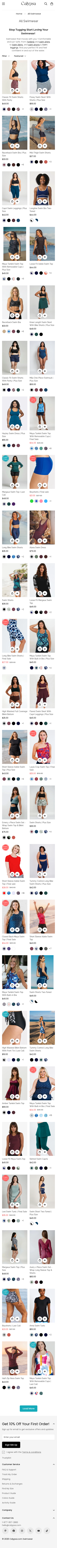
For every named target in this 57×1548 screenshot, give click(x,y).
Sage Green (36, 556)
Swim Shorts (7, 600)
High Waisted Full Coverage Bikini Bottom (14, 712)
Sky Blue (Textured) (41, 1115)
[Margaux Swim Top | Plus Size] (14, 1247)
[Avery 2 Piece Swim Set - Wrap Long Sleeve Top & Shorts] (42, 1247)
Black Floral (9, 164)
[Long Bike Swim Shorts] (14, 527)
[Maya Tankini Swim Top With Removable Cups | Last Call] (42, 1358)
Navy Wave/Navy (31, 612)
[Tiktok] (47, 1530)
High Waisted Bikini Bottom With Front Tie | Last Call (14, 1049)
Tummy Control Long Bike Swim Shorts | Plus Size (41, 882)
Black (13, 109)
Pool (45, 501)
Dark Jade (36, 334)
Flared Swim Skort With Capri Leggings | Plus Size (41, 712)
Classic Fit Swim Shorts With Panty (12, 98)
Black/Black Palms (41, 612)
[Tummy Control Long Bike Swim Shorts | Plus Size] (42, 861)
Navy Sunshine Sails (31, 109)
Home (19, 13)
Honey (4, 331)
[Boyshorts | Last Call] (14, 1306)
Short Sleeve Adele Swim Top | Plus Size (13, 768)
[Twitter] (30, 1530)
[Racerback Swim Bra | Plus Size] (14, 133)
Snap (31, 501)
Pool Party (45, 779)
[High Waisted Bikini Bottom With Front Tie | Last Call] (14, 1028)
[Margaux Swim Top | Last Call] (14, 472)
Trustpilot (6, 1457)
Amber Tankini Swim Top (13, 1103)
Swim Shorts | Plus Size (40, 822)
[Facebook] (13, 1530)
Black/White (31, 220)
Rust (45, 162)
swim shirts (44, 41)
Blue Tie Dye (9, 331)
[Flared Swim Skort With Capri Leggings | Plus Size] (42, 691)
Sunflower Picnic (45, 948)
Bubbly (4, 668)
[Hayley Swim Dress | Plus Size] (14, 413)
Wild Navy (45, 109)
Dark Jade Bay (18, 1220)
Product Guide (9, 1493)
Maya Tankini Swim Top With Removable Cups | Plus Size (12, 267)
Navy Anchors (4, 504)
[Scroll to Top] (52, 1533)
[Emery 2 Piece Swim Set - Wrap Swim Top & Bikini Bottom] (14, 802)
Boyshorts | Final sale (39, 492)
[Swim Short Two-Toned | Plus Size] (42, 1192)
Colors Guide (8, 1498)
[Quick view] (17, 90)
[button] (52, 4)
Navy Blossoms (45, 448)
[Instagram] (22, 1530)
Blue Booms (13, 948)
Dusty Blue (31, 1115)
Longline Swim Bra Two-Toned (41, 209)
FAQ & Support (9, 1469)
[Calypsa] (28, 4)
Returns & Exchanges (12, 1483)
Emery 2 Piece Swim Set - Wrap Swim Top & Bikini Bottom (14, 825)
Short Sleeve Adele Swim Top (41, 938)
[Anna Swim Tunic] (42, 1306)
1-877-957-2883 (10, 1522)
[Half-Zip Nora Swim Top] (14, 1358)
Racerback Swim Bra (11, 322)
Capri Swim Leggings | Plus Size (14, 209)
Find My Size (8, 1488)
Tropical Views (9, 1220)
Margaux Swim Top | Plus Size (13, 1268)
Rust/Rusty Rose (45, 273)
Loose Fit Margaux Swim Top (41, 601)
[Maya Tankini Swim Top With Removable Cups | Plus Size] (14, 244)
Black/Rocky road (4, 1060)
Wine (13, 220)
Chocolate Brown (13, 164)
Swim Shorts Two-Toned (40, 992)
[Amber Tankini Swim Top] (14, 1083)
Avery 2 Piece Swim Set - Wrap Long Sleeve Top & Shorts (41, 1270)
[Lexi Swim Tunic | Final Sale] (14, 1192)
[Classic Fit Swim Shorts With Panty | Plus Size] (14, 358)
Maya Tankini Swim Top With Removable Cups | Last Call (40, 1381)
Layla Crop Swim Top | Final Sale (42, 768)
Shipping (6, 1479)
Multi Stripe (13, 279)
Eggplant (13, 504)
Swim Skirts (17, 44)
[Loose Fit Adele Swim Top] (42, 244)
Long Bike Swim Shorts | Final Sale (13, 657)
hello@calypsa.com (11, 1525)
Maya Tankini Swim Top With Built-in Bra (12, 993)
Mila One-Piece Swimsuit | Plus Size (41, 379)
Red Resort (36, 779)
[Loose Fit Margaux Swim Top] (42, 580)
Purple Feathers (9, 948)
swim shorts (34, 44)
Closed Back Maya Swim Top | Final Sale (13, 938)
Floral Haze (9, 109)
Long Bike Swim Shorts (12, 547)
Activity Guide (8, 1502)
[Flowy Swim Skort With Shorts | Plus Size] (42, 77)
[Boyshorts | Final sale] (42, 472)
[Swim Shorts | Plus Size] (42, 802)
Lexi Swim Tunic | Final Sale (14, 1211)
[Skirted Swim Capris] (42, 1139)
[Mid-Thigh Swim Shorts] (42, 133)
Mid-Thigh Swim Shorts (40, 153)
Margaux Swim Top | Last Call (13, 493)
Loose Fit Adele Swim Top (41, 264)
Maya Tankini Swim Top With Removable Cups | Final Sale (40, 436)
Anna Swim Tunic (37, 1326)
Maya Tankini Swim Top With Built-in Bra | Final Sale (42, 1104)
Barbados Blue (36, 668)
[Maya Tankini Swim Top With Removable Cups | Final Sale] (42, 413)
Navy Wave (4, 279)
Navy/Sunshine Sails (31, 273)
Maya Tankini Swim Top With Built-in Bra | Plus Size (42, 657)
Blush (41, 501)
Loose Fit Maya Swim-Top (13, 1159)
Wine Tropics (18, 109)
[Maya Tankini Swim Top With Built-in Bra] (14, 972)
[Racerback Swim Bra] (14, 302)
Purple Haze (4, 164)
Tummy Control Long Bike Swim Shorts (41, 1049)
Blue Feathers (45, 1115)
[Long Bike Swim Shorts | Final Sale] (14, 636)
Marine (36, 501)
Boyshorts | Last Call (11, 1326)
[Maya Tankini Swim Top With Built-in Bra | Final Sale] (42, 1083)
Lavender (13, 893)
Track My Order (9, 1474)
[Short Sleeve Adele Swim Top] (42, 917)
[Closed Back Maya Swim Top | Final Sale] (14, 917)
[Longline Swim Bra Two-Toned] (42, 188)
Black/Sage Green (9, 837)
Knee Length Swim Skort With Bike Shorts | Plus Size (42, 323)
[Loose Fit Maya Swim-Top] (14, 1139)
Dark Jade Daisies (41, 779)
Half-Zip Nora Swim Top (13, 1378)
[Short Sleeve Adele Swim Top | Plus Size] (14, 747)
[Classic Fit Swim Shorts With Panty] (14, 77)
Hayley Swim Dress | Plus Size (13, 434)
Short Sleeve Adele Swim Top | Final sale (13, 882)
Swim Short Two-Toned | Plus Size (40, 1213)
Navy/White (36, 220)
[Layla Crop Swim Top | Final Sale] (42, 747)
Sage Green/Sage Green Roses (18, 1168)
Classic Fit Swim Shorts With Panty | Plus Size (12, 379)
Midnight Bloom (4, 1220)
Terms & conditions (31, 1452)
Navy (4, 109)
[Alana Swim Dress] (42, 527)
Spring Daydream (36, 1393)
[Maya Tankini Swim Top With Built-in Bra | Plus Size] (42, 636)
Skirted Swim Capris (39, 1159)
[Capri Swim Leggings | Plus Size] (14, 188)
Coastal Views (41, 448)
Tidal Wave (36, 448)
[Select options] (12, 90)
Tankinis (30, 41)
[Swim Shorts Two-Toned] (42, 972)
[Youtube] (38, 1530)
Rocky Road (4, 1335)
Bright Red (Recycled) (4, 893)
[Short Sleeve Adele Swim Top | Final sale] (14, 861)
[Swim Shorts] (14, 580)
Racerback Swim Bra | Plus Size (14, 154)
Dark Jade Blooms (41, 1393)
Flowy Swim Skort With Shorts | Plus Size (40, 98)
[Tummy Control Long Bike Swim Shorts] (42, 1028)
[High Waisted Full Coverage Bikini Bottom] (14, 691)
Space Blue (18, 220)
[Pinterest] (5, 1530)
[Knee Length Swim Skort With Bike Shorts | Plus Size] (42, 302)
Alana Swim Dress (38, 547)
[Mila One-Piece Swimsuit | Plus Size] (42, 358)
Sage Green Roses (9, 609)
